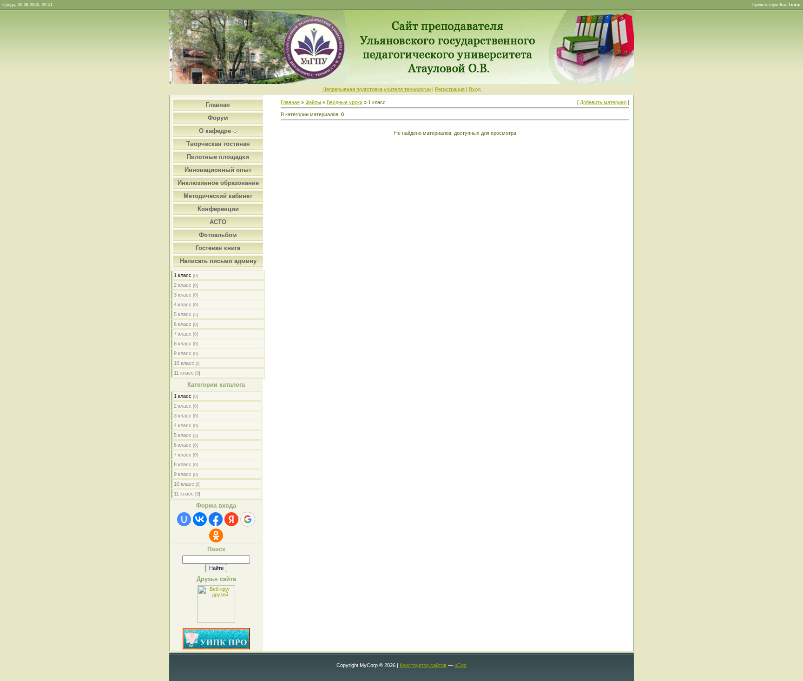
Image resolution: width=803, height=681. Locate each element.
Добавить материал (603, 102)
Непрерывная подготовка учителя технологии (377, 89)
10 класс (184, 363)
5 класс (182, 314)
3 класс (182, 295)
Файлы (313, 102)
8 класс (182, 343)
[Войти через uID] (184, 519)
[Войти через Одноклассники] (216, 535)
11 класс (184, 373)
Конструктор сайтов (423, 665)
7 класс (182, 334)
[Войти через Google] (247, 519)
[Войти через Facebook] (216, 519)
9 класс (182, 353)
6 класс (182, 324)
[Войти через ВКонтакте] (200, 519)
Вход (474, 89)
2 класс (182, 285)
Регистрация (450, 89)
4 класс (182, 304)
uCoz (460, 665)
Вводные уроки (344, 102)
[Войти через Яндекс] (231, 519)
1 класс (182, 275)
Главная (290, 102)
